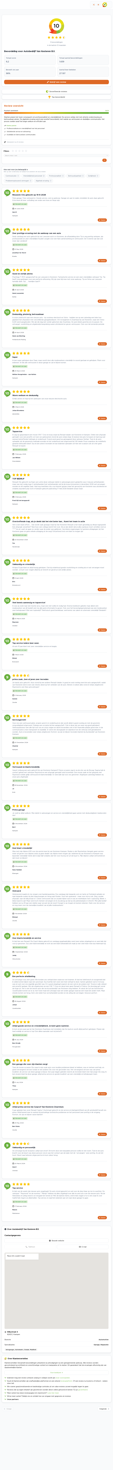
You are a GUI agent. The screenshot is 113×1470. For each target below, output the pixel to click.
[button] (56, 1398)
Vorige (9, 1409)
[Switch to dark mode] (98, 5)
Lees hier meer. (53, 1393)
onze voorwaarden (63, 1378)
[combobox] (56, 155)
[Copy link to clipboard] (94, 5)
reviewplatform (66, 1381)
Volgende (103, 1409)
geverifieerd (83, 1390)
